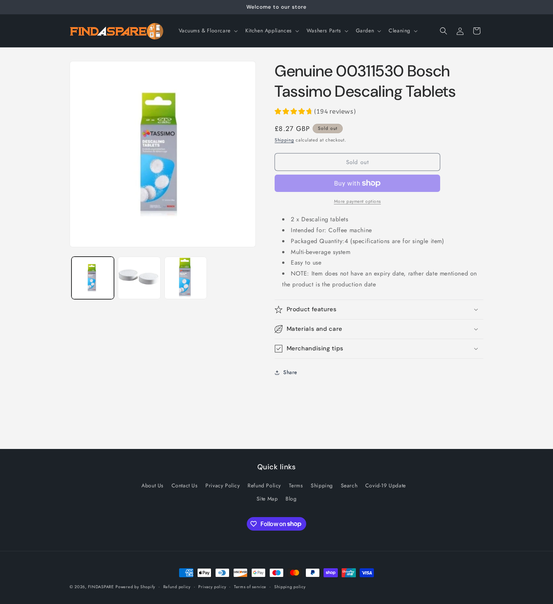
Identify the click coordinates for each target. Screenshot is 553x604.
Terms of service (250, 586)
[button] (207, 30)
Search (349, 485)
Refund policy (177, 586)
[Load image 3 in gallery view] (185, 278)
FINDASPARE (101, 587)
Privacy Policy (222, 485)
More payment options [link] (357, 201)
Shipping (284, 140)
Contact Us (185, 485)
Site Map (267, 498)
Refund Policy (264, 485)
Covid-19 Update (385, 485)
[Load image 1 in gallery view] (92, 278)
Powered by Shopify (135, 587)
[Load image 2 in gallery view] (139, 278)
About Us (152, 485)
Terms (296, 485)
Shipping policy (290, 586)
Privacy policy (212, 586)
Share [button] (290, 372)
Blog (291, 498)
